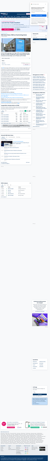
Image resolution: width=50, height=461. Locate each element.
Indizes (8, 16)
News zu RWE (13, 18)
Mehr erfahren (7, 29)
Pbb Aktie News (15, 443)
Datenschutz (18, 448)
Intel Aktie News (18, 440)
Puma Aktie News (11, 441)
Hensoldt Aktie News (12, 437)
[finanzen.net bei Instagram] (25, 448)
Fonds (12, 16)
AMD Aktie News (17, 439)
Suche (40, 39)
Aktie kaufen (26, 64)
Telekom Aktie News (20, 442)
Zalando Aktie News (39, 442)
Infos (18, 103)
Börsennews (3, 433)
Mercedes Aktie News (41, 438)
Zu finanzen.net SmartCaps (39, 311)
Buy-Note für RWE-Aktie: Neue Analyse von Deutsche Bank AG (12, 97)
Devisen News (3, 434)
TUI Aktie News (38, 435)
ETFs (14, 16)
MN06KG (10, 123)
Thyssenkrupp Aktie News (32, 438)
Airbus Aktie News (11, 438)
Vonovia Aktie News (11, 439)
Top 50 (34, 364)
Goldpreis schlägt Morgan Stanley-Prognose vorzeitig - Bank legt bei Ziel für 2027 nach (39, 77)
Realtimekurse (35, 363)
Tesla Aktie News (3, 435)
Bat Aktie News (26, 442)
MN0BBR (7, 123)
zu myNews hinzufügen (5, 163)
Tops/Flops (41, 364)
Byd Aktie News (17, 438)
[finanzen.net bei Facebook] (27, 448)
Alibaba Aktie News (13, 442)
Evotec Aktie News (30, 439)
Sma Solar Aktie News (39, 441)
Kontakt (2, 447)
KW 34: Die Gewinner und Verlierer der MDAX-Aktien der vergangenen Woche (39, 80)
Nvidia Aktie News (31, 434)
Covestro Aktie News (32, 440)
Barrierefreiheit (18, 453)
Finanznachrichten (13, 433)
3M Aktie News (27, 443)
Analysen (8, 64)
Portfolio (34, 368)
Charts (3, 64)
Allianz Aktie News (4, 436)
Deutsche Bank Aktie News (25, 436)
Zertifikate (18, 16)
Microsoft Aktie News (10, 436)
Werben (9, 448)
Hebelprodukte (24, 16)
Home (2, 18)
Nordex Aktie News (4, 439)
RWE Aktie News (32, 437)
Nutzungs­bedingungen (20, 450)
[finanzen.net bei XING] (27, 451)
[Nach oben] (45, 460)
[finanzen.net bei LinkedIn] (25, 451)
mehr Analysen (3, 196)
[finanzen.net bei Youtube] (25, 449)
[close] (46, 4)
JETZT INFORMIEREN (11, 427)
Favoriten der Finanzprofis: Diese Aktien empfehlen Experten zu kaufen (39, 82)
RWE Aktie (8, 18)
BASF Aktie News (9, 435)
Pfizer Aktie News (12, 440)
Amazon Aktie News (22, 435)
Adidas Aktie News (17, 441)
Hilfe (9, 447)
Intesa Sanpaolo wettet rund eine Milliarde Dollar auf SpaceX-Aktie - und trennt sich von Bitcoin (39, 87)
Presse (2, 449)
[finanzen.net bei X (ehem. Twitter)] (27, 449)
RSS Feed (27, 162)
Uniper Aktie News (24, 439)
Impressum (18, 447)
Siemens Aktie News (39, 440)
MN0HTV (2, 123)
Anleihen (29, 16)
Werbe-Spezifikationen (12, 449)
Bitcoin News (26, 434)
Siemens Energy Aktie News (31, 435)
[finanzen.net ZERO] (17, 29)
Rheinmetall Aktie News (39, 434)
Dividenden (41, 366)
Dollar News (8, 434)
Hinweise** (20, 123)
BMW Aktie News (32, 442)
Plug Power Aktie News (4, 437)
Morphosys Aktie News (38, 439)
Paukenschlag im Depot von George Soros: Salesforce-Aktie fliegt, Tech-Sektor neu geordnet (39, 85)
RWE (3, 67)
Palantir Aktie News (25, 440)
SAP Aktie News (17, 436)
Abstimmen (40, 394)
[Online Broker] (4, 14)
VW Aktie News (33, 443)
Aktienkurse (35, 361)
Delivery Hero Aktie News (5, 442)
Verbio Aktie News (21, 443)
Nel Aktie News (23, 441)
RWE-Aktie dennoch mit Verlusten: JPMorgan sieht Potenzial (11, 93)
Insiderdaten (35, 366)
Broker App (33, 449)
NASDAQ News (39, 433)
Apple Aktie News (33, 436)
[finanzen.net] (4, 13)
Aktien (2, 16)
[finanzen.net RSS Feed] (27, 453)
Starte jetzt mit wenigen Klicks (6, 102)
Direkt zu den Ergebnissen (37, 395)
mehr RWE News (4, 162)
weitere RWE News (36, 126)
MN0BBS (5, 123)
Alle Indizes (41, 363)
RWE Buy (9, 190)
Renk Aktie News (39, 437)
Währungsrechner (35, 448)
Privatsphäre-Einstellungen (18, 452)
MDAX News (23, 433)
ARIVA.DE (24, 459)
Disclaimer (18, 449)
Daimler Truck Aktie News (31, 441)
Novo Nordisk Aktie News (5, 440)
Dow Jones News (33, 433)
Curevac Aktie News (4, 441)
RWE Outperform (11, 193)
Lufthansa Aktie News (4, 438)
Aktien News (7, 433)
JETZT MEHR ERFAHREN (35, 427)
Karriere (2, 448)
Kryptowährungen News (19, 434)
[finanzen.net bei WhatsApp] (25, 453)
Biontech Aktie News (24, 438)
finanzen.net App (34, 447)
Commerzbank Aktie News (41, 436)
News (5, 16)
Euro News (12, 434)
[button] (29, 14)
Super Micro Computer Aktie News (6, 443)
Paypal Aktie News (26, 437)
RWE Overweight (10, 188)
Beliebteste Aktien (42, 361)
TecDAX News (28, 433)
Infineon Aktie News (19, 437)
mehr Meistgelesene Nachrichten (38, 89)
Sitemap (2, 450)
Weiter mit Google (39, 15)
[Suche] (24, 14)
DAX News (18, 433)
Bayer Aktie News (16, 435)
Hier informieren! (36, 403)
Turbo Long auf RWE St (5, 114)
